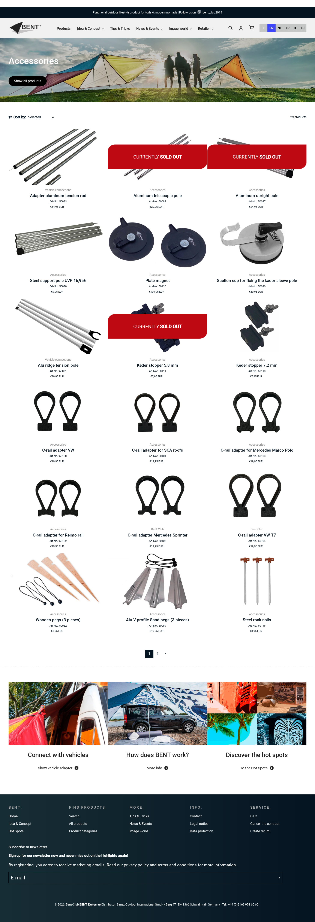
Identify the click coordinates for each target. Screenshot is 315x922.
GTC (253, 816)
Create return (260, 831)
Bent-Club (72, 904)
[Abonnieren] (279, 877)
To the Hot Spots (254, 768)
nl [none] (280, 28)
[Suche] (230, 28)
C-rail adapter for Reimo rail (58, 535)
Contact (196, 816)
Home (13, 816)
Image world (179, 29)
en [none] (271, 28)
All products (78, 824)
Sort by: (20, 117)
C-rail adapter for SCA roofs (157, 450)
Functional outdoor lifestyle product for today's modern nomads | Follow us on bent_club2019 (157, 12)
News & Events (148, 29)
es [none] (302, 28)
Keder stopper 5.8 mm (157, 365)
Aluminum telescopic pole (158, 195)
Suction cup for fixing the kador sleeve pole (257, 280)
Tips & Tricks (120, 29)
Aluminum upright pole (257, 195)
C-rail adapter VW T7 (257, 535)
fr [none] (288, 28)
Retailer (204, 29)
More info (154, 768)
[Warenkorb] (251, 27)
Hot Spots (16, 831)
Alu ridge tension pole (58, 365)
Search (74, 816)
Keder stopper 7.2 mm (257, 365)
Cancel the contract (264, 824)
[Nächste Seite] (166, 654)
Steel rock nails (257, 619)
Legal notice (199, 824)
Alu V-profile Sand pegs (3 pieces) (157, 619)
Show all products (27, 81)
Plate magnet (158, 280)
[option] (263, 28)
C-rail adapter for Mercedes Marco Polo (257, 450)
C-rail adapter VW (58, 450)
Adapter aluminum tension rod (58, 195)
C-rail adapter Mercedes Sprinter (158, 535)
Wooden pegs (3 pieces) (58, 619)
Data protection (201, 831)
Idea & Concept (89, 29)
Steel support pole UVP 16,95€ (58, 280)
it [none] (295, 28)
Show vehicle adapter (55, 768)
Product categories (83, 831)
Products (63, 29)
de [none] (263, 28)
